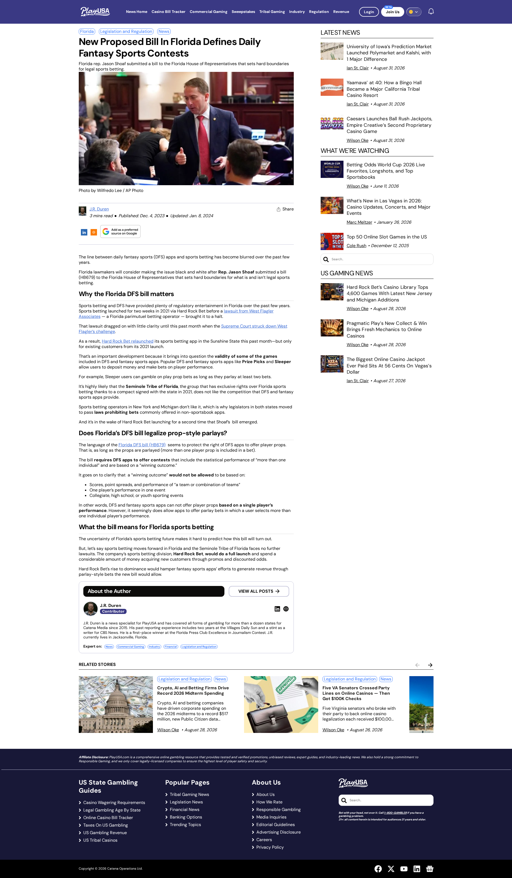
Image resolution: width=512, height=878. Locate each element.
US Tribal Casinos (100, 840)
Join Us (392, 11)
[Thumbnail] (116, 704)
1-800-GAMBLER (395, 812)
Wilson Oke (357, 140)
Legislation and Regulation (126, 31)
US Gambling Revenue (105, 832)
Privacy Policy (270, 847)
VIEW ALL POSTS (255, 591)
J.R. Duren (99, 209)
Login (369, 11)
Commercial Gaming (130, 646)
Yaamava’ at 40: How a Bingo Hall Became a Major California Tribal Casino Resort (384, 89)
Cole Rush (356, 245)
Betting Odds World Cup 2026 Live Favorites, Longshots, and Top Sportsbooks (386, 171)
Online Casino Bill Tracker (108, 817)
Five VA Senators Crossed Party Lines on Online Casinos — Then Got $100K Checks (356, 693)
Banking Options (186, 817)
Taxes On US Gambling (105, 825)
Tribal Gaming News (189, 794)
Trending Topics (185, 824)
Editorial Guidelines (275, 824)
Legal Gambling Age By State (112, 810)
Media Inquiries (271, 817)
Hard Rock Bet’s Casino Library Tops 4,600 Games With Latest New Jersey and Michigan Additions (389, 293)
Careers (264, 839)
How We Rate (269, 802)
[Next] (430, 665)
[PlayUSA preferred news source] (120, 231)
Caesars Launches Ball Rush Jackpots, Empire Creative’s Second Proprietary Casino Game (389, 125)
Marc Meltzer (359, 222)
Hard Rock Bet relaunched (127, 341)
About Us (265, 794)
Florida (87, 31)
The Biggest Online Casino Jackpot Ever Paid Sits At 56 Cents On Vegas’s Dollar (389, 365)
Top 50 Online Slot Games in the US (387, 237)
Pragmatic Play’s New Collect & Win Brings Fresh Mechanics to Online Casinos (387, 329)
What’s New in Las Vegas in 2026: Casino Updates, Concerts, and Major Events (389, 207)
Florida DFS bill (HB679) (142, 445)
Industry (154, 646)
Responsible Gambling (278, 809)
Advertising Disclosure (278, 832)
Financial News (184, 809)
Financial (171, 646)
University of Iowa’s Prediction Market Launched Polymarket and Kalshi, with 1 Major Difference (389, 52)
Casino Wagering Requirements (114, 802)
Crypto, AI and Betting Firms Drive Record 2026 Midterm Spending (193, 690)
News (164, 31)
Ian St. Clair (358, 68)
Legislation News (186, 802)
